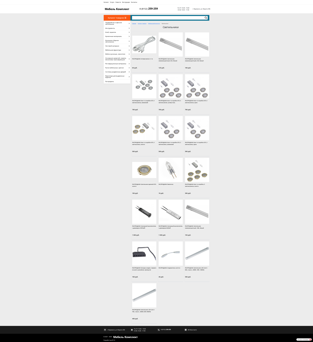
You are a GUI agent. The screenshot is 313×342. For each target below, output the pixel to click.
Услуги (112, 2)
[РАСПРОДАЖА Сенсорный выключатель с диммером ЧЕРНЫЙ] (144, 212)
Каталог (106, 2)
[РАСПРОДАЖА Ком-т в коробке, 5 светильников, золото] (197, 170)
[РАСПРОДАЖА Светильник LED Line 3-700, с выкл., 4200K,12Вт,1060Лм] (144, 295)
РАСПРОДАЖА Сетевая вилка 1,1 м (142, 59)
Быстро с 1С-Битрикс (303, 339)
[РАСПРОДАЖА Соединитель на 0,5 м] (171, 253)
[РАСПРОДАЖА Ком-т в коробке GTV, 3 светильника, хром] (197, 128)
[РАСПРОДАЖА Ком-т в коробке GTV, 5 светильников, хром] (197, 86)
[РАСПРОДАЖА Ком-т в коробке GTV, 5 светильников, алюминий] (144, 86)
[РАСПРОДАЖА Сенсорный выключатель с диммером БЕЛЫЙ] (171, 212)
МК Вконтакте (192, 330)
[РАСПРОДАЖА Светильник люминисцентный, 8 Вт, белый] (171, 44)
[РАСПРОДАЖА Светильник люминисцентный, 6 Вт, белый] (197, 44)
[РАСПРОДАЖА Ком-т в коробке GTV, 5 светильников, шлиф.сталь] (171, 86)
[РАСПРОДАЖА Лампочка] (171, 170)
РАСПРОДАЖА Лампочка (166, 184)
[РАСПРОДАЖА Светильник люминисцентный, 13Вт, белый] (197, 212)
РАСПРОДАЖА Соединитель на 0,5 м (169, 268)
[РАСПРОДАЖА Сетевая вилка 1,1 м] (144, 44)
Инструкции (126, 2)
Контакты (134, 2)
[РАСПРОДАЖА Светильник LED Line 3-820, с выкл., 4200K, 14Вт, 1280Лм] (197, 253)
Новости (118, 2)
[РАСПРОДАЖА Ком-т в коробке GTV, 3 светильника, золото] (144, 128)
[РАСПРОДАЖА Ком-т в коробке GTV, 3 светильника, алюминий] (171, 128)
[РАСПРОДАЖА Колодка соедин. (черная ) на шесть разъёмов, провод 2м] (144, 253)
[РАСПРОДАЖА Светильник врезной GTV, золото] (144, 170)
